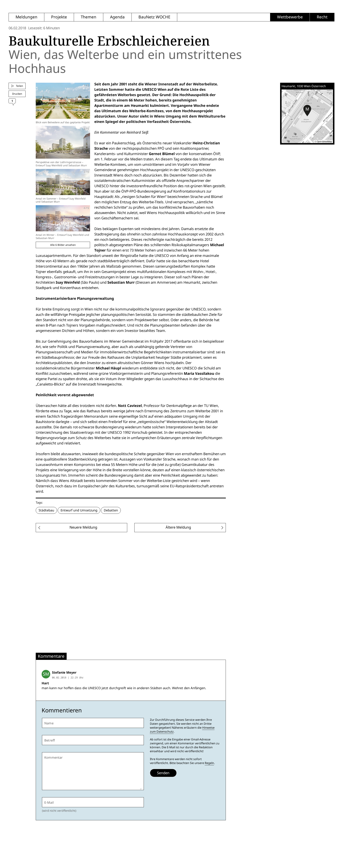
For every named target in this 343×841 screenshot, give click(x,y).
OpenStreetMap (324, 141)
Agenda (117, 17)
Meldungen (26, 17)
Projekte (59, 17)
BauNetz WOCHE (154, 17)
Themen (88, 17)
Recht (322, 17)
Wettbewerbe (290, 17)
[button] (307, 110)
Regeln (209, 763)
